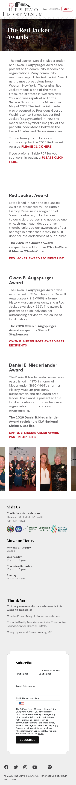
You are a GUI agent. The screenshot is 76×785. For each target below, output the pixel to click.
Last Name (45, 673)
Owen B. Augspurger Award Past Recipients (37, 343)
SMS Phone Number (27, 698)
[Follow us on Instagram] (25, 767)
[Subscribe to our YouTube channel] (34, 767)
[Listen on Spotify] (50, 767)
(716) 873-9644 (16, 521)
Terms (40, 733)
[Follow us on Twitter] (16, 767)
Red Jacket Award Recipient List (36, 258)
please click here (36, 146)
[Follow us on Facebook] (6, 767)
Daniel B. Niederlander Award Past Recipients (34, 435)
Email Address (25, 686)
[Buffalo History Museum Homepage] (23, 9)
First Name (22, 673)
